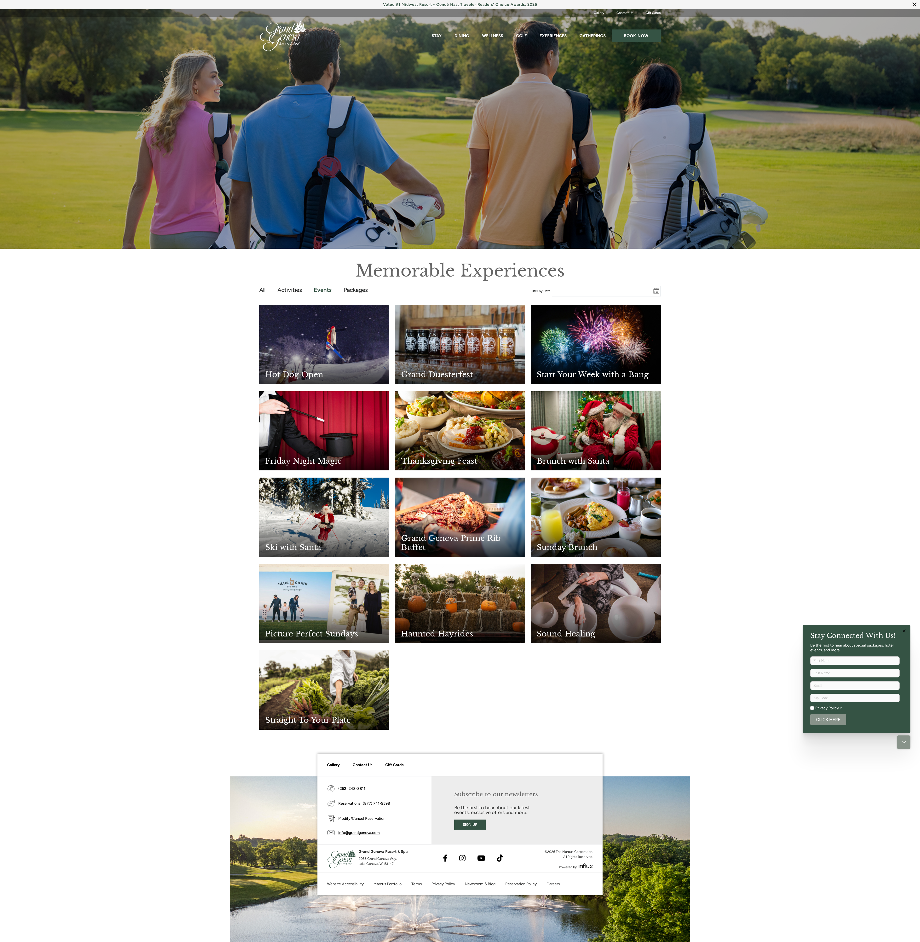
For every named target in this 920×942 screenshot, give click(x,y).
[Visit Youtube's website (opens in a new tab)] (481, 858)
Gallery (599, 13)
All (262, 289)
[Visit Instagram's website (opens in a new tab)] (462, 858)
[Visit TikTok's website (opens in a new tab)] (500, 858)
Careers (553, 884)
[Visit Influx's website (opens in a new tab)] (586, 866)
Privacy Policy (443, 884)
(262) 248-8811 (351, 788)
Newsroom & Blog (480, 884)
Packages (356, 289)
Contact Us (624, 13)
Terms (416, 884)
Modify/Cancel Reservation (361, 818)
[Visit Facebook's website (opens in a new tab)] (445, 858)
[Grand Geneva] (341, 859)
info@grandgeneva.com (359, 832)
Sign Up (470, 824)
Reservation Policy (521, 884)
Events (323, 289)
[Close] (914, 4)
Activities (289, 289)
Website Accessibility (345, 884)
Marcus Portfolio (388, 884)
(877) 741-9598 (376, 803)
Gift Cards (653, 13)
